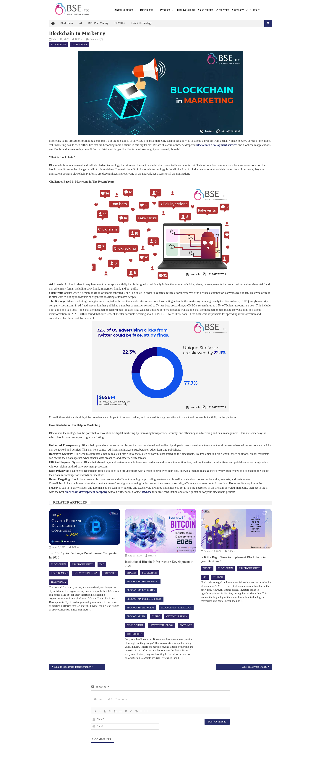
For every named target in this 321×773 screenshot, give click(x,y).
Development (59, 573)
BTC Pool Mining (98, 23)
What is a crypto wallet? (254, 666)
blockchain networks (141, 607)
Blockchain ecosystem (141, 590)
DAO (101, 564)
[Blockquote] (126, 711)
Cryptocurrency (82, 564)
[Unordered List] (120, 711)
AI (80, 23)
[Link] (136, 711)
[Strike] (110, 711)
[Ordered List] (115, 711)
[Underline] (105, 711)
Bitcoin (131, 572)
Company (238, 9)
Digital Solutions (124, 9)
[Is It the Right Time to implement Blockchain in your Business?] (236, 529)
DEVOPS (119, 23)
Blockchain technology (176, 607)
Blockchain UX (136, 616)
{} (141, 710)
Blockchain (147, 9)
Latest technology (141, 23)
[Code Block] (131, 711)
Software (110, 573)
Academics (222, 9)
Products (165, 9)
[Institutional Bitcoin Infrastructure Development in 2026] (160, 531)
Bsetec (156, 616)
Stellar (218, 577)
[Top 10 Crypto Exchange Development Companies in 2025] (84, 527)
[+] (146, 710)
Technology (79, 44)
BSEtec (79, 39)
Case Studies (205, 9)
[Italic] (100, 711)
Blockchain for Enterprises (144, 599)
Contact (255, 9)
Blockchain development (143, 581)
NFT (204, 577)
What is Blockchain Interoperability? (73, 666)
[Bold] (94, 711)
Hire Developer (186, 9)
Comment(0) (96, 39)
